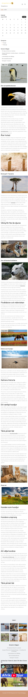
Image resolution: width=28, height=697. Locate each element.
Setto (24, 692)
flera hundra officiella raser (8, 557)
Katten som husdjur (7, 349)
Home (2, 9)
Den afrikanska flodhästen (9, 260)
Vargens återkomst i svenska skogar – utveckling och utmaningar (13, 53)
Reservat (3, 485)
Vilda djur (5, 44)
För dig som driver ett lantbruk (8, 51)
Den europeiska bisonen (8, 85)
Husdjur (4, 42)
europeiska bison (4, 131)
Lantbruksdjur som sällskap (8, 56)
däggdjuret (22, 285)
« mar (24, 16)
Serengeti (13, 202)
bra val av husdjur (14, 433)
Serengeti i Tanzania (7, 174)
